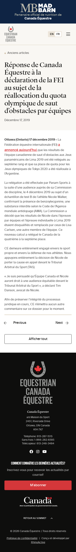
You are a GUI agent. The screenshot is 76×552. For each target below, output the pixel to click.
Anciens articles (18, 53)
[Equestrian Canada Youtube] (44, 451)
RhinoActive (38, 542)
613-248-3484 (45, 443)
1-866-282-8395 (44, 440)
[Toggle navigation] (68, 34)
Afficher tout (38, 339)
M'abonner (38, 485)
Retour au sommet (34, 518)
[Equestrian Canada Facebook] (31, 451)
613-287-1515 (45, 436)
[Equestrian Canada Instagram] (38, 451)
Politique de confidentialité (22, 538)
